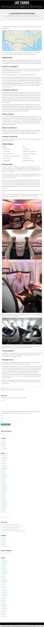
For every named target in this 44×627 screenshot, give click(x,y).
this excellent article (17, 376)
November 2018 (5, 504)
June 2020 (3, 479)
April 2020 (3, 483)
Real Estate (4, 443)
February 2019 (4, 500)
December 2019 (5, 489)
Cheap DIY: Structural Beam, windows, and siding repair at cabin (13, 530)
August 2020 (4, 478)
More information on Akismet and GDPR (23, 413)
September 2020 (5, 476)
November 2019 (5, 491)
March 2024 (4, 455)
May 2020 (3, 481)
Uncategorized (4, 448)
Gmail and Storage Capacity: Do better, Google (10, 529)
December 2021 (5, 467)
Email (2, 418)
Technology (4, 445)
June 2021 (3, 470)
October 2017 (4, 507)
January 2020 (4, 487)
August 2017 (4, 508)
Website (2, 421)
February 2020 (4, 486)
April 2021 (3, 471)
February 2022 (4, 463)
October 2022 (4, 460)
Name (2, 415)
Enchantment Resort (14, 119)
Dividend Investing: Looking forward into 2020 (14, 388)
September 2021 (5, 468)
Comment (3, 400)
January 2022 (4, 465)
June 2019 (3, 494)
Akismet (11, 413)
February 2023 (4, 458)
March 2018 (4, 505)
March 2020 (4, 484)
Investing (3, 442)
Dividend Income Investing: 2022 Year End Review (11, 527)
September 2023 (5, 457)
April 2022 (3, 462)
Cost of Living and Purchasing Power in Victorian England (12, 526)
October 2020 (4, 475)
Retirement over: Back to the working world (10, 524)
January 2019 (4, 502)
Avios (39, 184)
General (3, 440)
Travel (27, 16)
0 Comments (35, 16)
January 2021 (4, 473)
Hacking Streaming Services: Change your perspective (15, 390)
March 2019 (4, 499)
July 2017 (3, 510)
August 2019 (4, 492)
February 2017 (4, 512)
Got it (38, 625)
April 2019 (3, 497)
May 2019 (3, 495)
